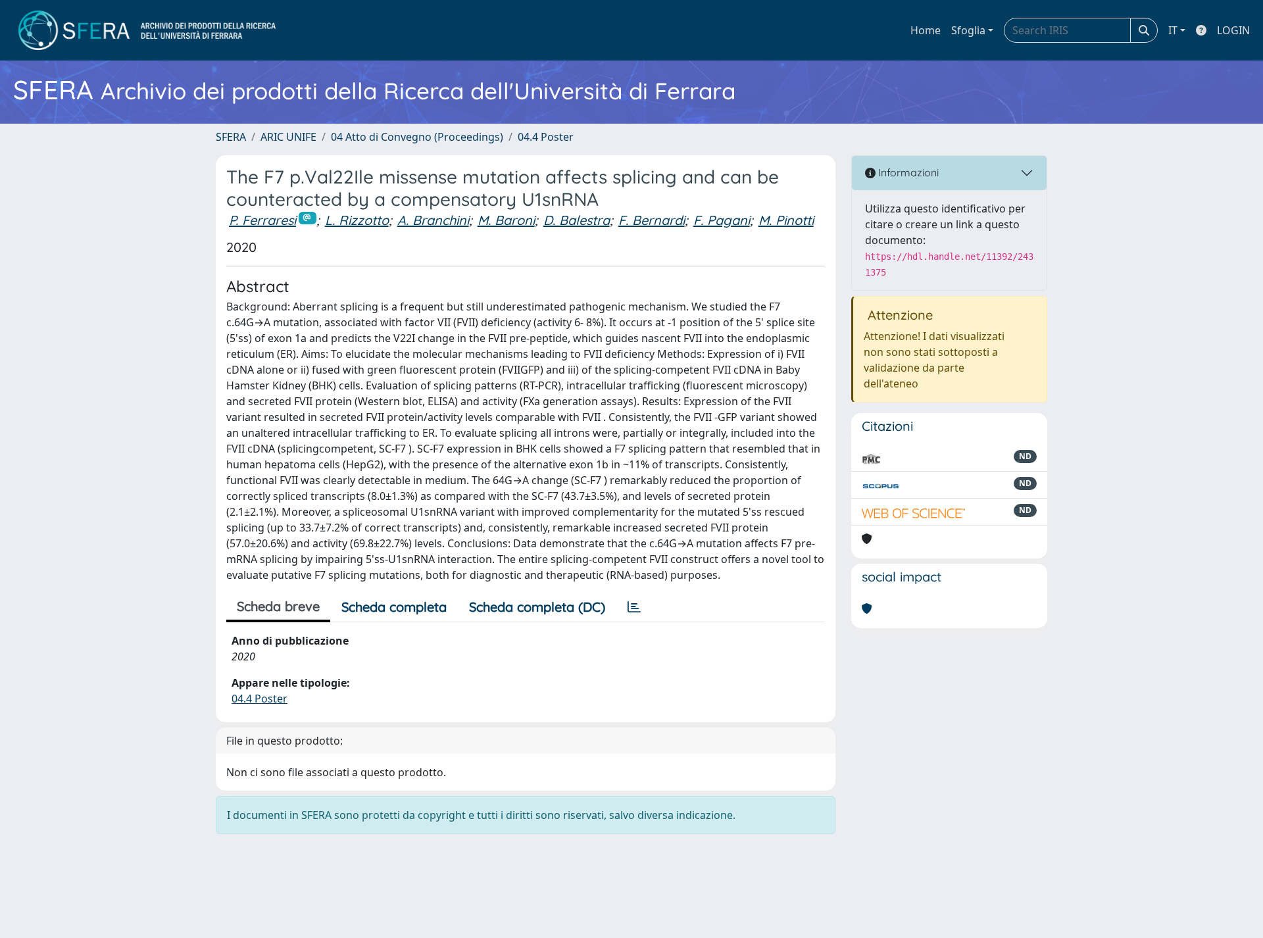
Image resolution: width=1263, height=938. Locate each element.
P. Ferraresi (262, 220)
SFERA (231, 137)
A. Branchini (433, 220)
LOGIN (1233, 30)
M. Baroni (506, 220)
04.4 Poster (546, 137)
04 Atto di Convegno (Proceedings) (417, 137)
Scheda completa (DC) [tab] (537, 607)
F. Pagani (721, 220)
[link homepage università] (147, 30)
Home (925, 30)
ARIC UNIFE (288, 137)
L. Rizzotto (357, 220)
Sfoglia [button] (968, 30)
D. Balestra (576, 220)
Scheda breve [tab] (278, 606)
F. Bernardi (651, 220)
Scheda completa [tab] (394, 607)
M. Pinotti (786, 220)
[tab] (634, 607)
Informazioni (907, 172)
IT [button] (1172, 30)
